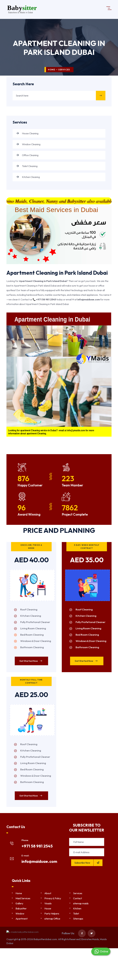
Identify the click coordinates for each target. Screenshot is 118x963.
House (47, 908)
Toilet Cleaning (29, 166)
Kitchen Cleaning (31, 177)
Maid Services (23, 898)
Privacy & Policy (52, 898)
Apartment (22, 918)
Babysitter (21, 908)
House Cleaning (30, 133)
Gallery (19, 903)
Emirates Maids (90, 939)
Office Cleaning (30, 155)
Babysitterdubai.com (45, 939)
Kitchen (77, 908)
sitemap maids (80, 903)
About (47, 893)
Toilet (76, 913)
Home (51, 69)
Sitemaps (78, 918)
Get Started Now (28, 660)
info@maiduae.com (39, 861)
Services (77, 893)
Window (20, 913)
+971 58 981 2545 (37, 846)
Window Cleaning (31, 144)
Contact (77, 898)
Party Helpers (51, 913)
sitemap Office (52, 918)
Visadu (48, 903)
